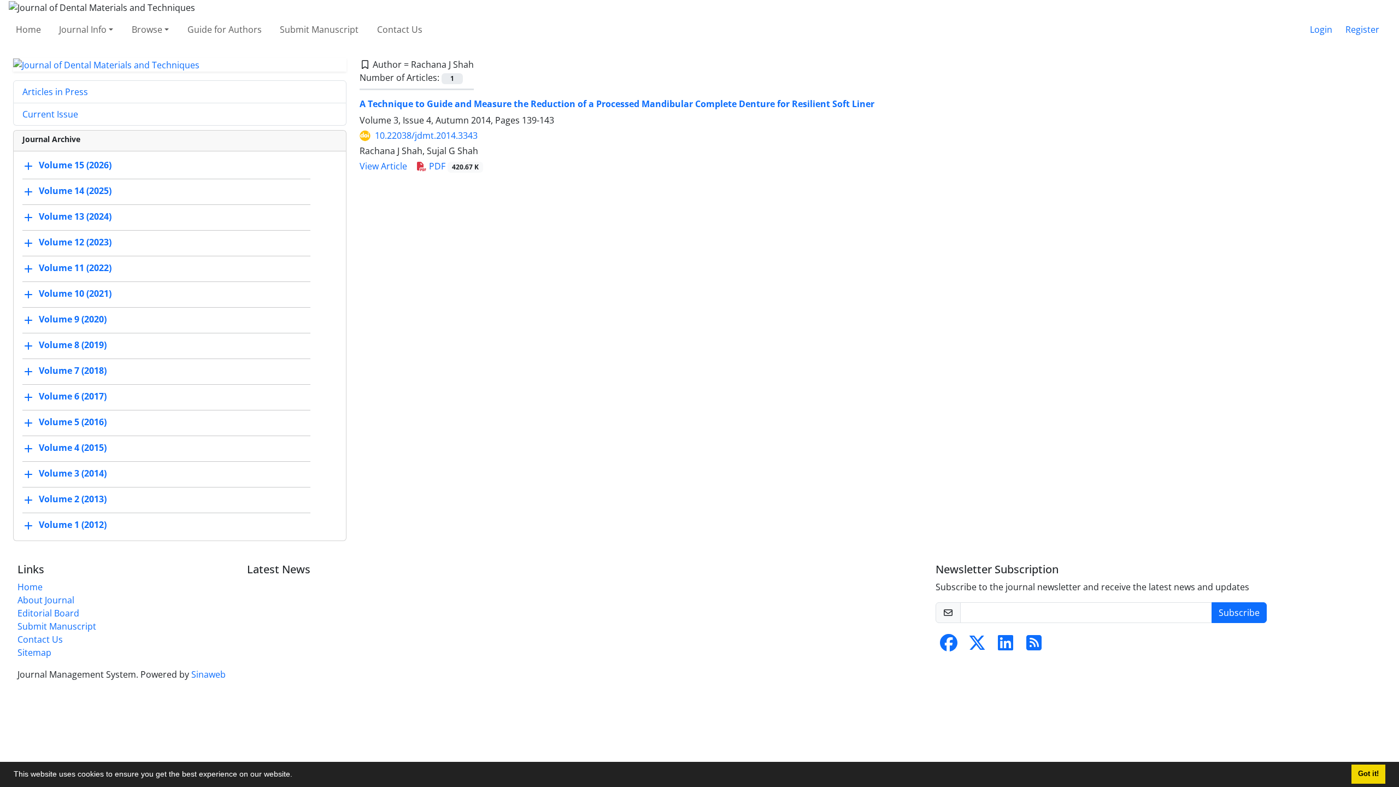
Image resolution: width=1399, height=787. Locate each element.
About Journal (45, 600)
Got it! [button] (1368, 774)
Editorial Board (48, 613)
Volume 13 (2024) (75, 217)
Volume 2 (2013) (73, 500)
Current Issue (50, 114)
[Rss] (1034, 646)
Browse (147, 30)
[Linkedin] (1005, 646)
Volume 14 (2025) (75, 191)
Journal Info (83, 30)
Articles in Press (55, 92)
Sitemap (34, 653)
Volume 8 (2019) (73, 345)
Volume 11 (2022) (75, 268)
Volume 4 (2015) (73, 448)
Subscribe (1239, 613)
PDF (453, 166)
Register (1362, 30)
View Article (383, 166)
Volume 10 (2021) (75, 294)
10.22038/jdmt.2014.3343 (426, 136)
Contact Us (399, 30)
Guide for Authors (224, 30)
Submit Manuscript (319, 30)
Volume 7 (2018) (73, 371)
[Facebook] (949, 646)
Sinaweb (208, 674)
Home (28, 30)
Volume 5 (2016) (73, 422)
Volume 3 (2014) (73, 474)
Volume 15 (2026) (75, 166)
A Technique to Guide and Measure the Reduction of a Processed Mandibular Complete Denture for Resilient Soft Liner (617, 104)
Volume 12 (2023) (75, 243)
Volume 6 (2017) (73, 397)
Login (1321, 30)
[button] (296, 775)
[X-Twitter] (977, 646)
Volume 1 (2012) (73, 525)
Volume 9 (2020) (73, 320)
